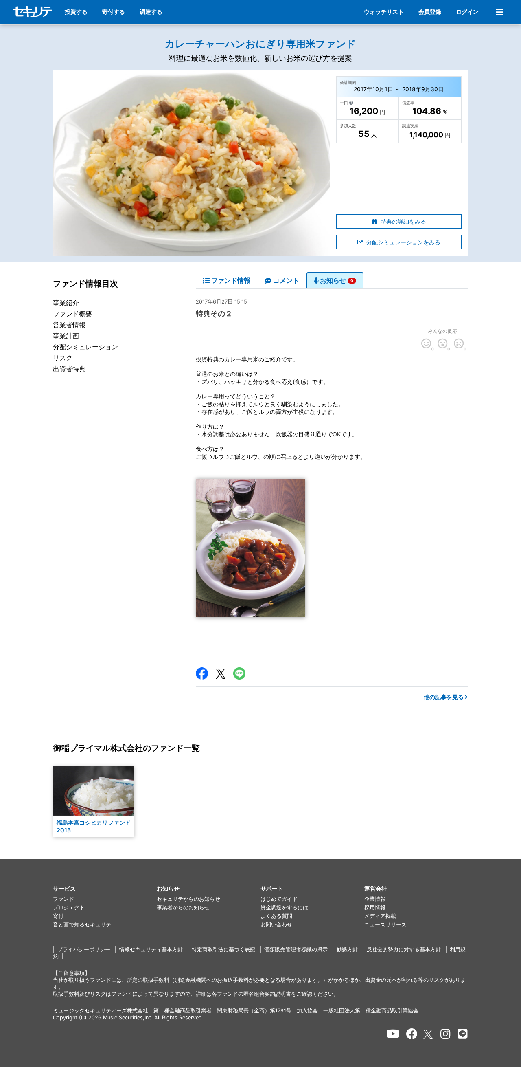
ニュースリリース (385, 925)
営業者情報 (69, 325)
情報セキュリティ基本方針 (151, 949)
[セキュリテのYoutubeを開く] (393, 1034)
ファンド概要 (72, 314)
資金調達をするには (284, 907)
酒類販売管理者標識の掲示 (296, 949)
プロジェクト (69, 907)
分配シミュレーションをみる (403, 242)
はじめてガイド (279, 899)
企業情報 (374, 899)
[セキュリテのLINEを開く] (463, 1034)
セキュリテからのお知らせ (188, 899)
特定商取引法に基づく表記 (223, 949)
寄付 (58, 916)
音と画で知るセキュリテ (82, 925)
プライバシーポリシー (83, 949)
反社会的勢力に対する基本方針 (404, 949)
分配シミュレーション (85, 347)
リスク (62, 358)
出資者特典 (69, 369)
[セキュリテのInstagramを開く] (445, 1034)
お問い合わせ (276, 925)
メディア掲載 (380, 916)
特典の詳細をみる (403, 221)
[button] (105, 889)
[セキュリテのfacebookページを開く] (412, 1034)
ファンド (63, 899)
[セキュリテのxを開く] (428, 1034)
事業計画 (66, 336)
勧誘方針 (347, 949)
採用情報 (374, 907)
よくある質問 (276, 916)
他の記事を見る (444, 696)
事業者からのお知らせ (183, 907)
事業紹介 (66, 303)
